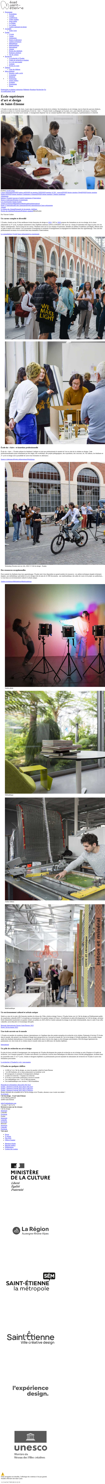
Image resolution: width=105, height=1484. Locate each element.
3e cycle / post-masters (23, 1062)
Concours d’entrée (18, 198)
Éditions (7, 67)
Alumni (11, 49)
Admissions (13, 38)
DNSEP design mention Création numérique (51, 194)
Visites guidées (14, 19)
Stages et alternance (15, 40)
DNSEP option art (19, 192)
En (45, 89)
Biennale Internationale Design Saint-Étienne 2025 (17, 1025)
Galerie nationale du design (18, 27)
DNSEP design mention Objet (72, 192)
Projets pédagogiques (20, 459)
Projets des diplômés (15, 51)
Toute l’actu (13, 30)
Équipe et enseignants (21, 200)
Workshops (31, 459)
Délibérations (9, 1147)
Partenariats (13, 79)
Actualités (8, 29)
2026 (59, 222)
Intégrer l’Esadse (6, 198)
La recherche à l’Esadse (16, 58)
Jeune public (13, 21)
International (13, 47)
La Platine (12, 23)
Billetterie (12, 77)
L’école (11, 34)
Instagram (4, 1111)
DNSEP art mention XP (32, 192)
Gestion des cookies (11, 1149)
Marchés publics (10, 1145)
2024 (49, 222)
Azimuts (11, 64)
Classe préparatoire (7, 192)
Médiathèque (13, 43)
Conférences (13, 17)
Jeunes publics (13, 80)
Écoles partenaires (20, 205)
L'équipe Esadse (16, 202)
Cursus (11, 36)
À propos (8, 1136)
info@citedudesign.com (8, 1103)
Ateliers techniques (15, 42)
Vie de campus (14, 54)
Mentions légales (10, 1143)
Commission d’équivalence (32, 198)
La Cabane (12, 25)
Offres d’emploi (10, 1140)
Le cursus (4, 234)
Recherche (8, 56)
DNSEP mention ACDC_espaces (51, 192)
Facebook (4, 1114)
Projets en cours (14, 66)
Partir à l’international (8, 205)
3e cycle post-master (15, 62)
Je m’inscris (4, 1094)
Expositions (13, 14)
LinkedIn (4, 1120)
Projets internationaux (33, 205)
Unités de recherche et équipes (19, 60)
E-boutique (12, 75)
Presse (11, 86)
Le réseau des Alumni (8, 209)
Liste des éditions (14, 69)
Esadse (7, 32)
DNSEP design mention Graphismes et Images (22, 194)
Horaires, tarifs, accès (16, 73)
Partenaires (17, 211)
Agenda (11, 16)
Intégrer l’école (12, 234)
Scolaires (12, 82)
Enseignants (13, 84)
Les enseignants (6, 202)
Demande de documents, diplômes (26, 209)
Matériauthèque (14, 45)
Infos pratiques (9, 71)
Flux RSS (8, 1138)
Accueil (3, 91)
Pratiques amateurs (15, 53)
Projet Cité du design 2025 (9, 1027)
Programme (8, 12)
